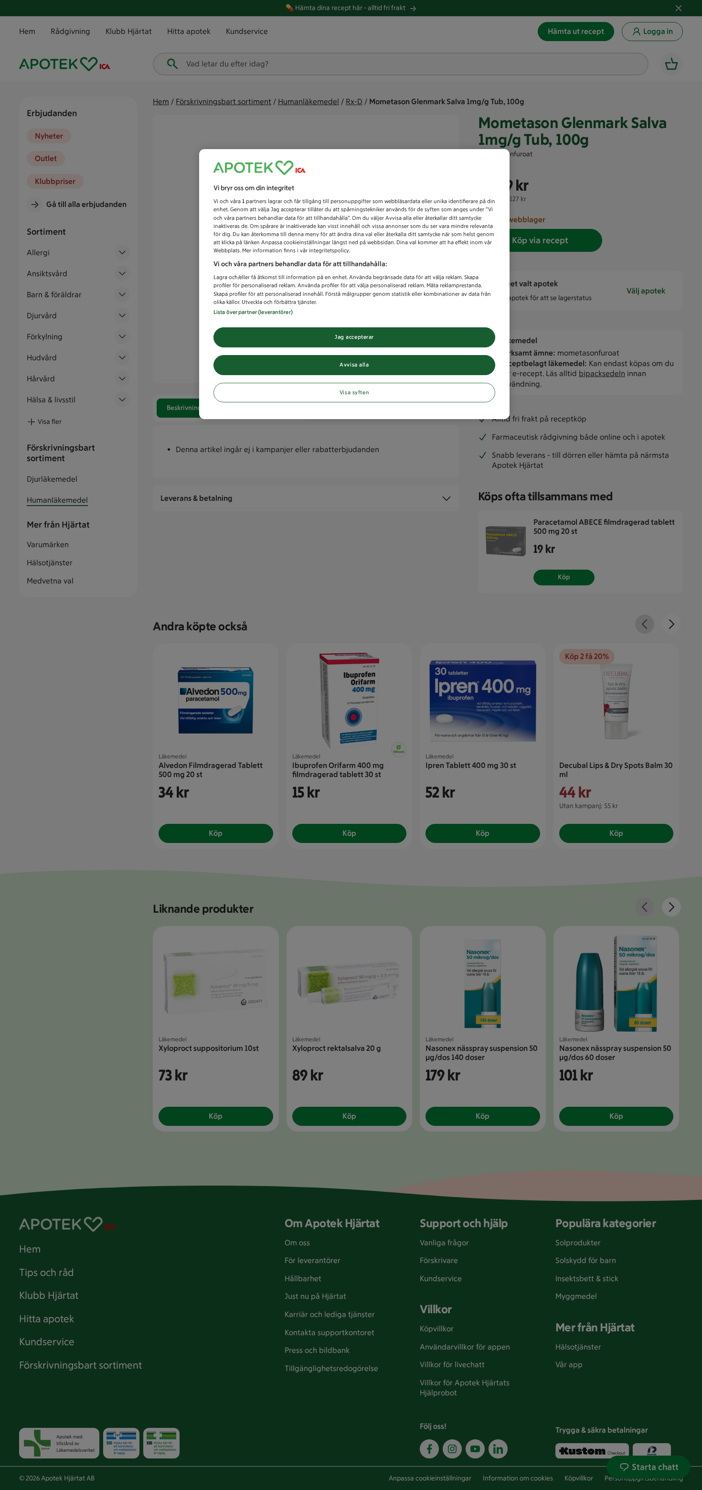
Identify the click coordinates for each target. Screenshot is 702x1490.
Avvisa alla (354, 364)
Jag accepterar (354, 337)
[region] (354, 284)
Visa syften (354, 392)
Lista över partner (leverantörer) (253, 312)
